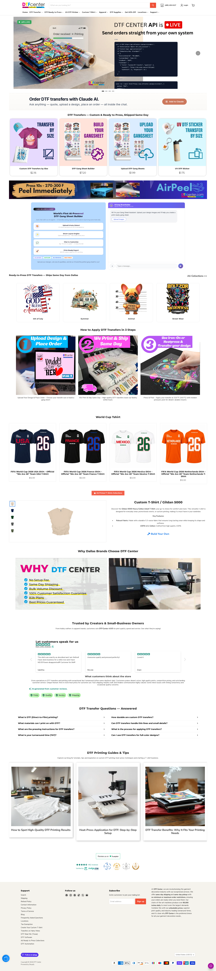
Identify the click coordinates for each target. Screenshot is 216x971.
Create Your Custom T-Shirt (31, 927)
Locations (24, 921)
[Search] (153, 5)
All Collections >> (197, 276)
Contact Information (28, 905)
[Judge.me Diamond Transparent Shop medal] (107, 866)
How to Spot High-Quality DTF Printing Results (41, 830)
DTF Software (26, 937)
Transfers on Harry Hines (30, 931)
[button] (31, 659)
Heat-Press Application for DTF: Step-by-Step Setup (108, 831)
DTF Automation (27, 944)
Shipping (24, 898)
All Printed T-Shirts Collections (109, 493)
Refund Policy (26, 901)
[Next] (198, 53)
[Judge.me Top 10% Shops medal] (135, 866)
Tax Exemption (27, 924)
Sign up (140, 901)
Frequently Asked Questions (32, 918)
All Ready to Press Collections (32, 940)
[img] (109, 645)
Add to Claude (176, 101)
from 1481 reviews (43, 647)
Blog (23, 914)
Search (23, 895)
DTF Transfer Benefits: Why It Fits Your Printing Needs (175, 831)
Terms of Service (27, 911)
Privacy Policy (26, 908)
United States (184, 955)
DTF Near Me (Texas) (29, 934)
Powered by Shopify (27, 964)
